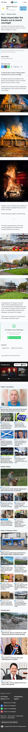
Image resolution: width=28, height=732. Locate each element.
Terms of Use (11, 716)
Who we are (4, 716)
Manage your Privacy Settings (9, 722)
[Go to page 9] (18, 378)
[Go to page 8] (17, 378)
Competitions (18, 696)
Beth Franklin (5, 56)
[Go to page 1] (8, 378)
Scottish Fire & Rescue (17, 348)
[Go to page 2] (10, 378)
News (3, 14)
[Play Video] (14, 40)
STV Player (4, 696)
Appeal (16, 699)
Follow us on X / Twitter (10, 702)
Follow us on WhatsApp (10, 708)
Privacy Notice (19, 716)
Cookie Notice (11, 717)
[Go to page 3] (11, 378)
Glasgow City (5, 348)
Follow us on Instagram (10, 711)
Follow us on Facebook (10, 705)
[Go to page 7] (16, 378)
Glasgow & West (11, 14)
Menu (5, 2)
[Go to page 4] (12, 378)
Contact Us (3, 717)
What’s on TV (5, 699)
